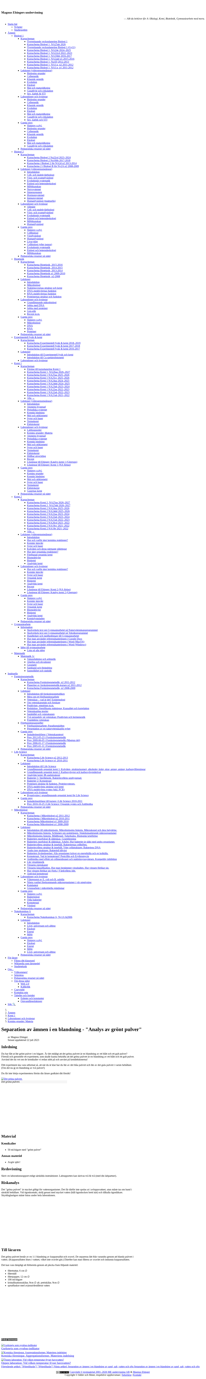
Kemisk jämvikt (35, 543)
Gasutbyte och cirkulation (40, 90)
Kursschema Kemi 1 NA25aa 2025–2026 (48, 375)
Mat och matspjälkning (38, 87)
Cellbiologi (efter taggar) (39, 244)
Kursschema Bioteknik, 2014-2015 (45, 267)
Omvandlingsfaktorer (31, 1001)
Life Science (20, 751)
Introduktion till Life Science (41, 766)
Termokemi (33, 421)
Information (27, 627)
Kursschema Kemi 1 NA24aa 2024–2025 (48, 380)
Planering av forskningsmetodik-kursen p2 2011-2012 (54, 685)
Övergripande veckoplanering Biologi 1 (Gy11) (51, 47)
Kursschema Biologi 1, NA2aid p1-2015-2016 (50, 59)
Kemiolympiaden (36, 618)
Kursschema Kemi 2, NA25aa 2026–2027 (48, 502)
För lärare (13, 957)
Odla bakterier (34, 899)
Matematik (19, 653)
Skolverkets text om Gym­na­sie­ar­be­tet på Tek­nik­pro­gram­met (57, 633)
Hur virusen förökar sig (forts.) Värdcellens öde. (51, 870)
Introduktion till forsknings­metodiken (46, 693)
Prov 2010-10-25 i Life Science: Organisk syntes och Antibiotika (60, 804)
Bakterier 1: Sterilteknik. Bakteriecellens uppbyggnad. (54, 778)
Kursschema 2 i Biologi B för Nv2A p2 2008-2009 (53, 166)
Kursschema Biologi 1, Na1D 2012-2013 (48, 61)
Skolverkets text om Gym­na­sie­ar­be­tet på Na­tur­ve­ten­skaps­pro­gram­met (62, 630)
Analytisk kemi (34, 563)
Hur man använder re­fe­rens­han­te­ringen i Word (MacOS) (55, 641)
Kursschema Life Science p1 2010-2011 (47, 760)
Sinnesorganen (34, 192)
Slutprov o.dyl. (34, 125)
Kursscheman (27, 38)
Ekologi (31, 85)
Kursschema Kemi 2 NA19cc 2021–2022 (48, 525)
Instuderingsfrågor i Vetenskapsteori (45, 734)
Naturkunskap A (22, 911)
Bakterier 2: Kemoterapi (39, 780)
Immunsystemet (35, 198)
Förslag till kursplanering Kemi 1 (44, 369)
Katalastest (32, 885)
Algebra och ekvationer (39, 662)
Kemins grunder (35, 473)
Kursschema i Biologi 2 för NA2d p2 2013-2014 (52, 163)
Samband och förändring (39, 667)
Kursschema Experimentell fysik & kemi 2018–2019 (53, 343)
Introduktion (33, 172)
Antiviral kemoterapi (37, 873)
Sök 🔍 (12, 1004)
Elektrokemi (33, 424)
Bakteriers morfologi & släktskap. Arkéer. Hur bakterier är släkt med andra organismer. (71, 841)
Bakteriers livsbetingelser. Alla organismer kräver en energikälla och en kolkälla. (67, 853)
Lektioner (25, 279)
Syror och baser (35, 418)
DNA (30, 325)
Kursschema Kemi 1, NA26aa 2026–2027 (48, 372)
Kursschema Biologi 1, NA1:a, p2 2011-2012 (50, 64)
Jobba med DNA (35, 305)
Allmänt (31, 206)
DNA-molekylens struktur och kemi (45, 786)
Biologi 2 (19, 151)
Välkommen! (21, 972)
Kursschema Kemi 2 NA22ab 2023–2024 (48, 517)
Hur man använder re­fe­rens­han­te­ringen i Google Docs (54, 638)
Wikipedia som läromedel (27, 963)
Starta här (12, 24)
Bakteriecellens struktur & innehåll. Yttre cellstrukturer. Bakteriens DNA (64, 847)
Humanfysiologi (35, 224)
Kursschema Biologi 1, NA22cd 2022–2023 (49, 53)
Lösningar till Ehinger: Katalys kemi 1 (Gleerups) (52, 462)
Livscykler (32, 241)
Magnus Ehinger (141, 1372)
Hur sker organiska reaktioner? (42, 551)
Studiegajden (20, 30)
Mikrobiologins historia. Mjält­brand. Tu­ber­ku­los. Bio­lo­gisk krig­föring (62, 836)
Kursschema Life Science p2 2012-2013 (47, 757)
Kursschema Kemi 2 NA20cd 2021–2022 (48, 522)
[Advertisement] (97, 1108)
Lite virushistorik (35, 862)
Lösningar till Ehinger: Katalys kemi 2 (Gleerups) (52, 592)
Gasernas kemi (34, 491)
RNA (30, 328)
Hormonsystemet (35, 195)
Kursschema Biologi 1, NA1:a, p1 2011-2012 (50, 67)
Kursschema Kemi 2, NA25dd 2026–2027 (48, 505)
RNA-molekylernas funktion (41, 293)
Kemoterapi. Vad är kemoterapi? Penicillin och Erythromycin (58, 856)
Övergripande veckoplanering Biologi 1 (47, 41)
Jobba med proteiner (37, 308)
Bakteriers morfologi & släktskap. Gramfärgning (51, 838)
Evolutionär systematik (38, 180)
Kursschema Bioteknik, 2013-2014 (45, 270)
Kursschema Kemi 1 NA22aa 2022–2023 (48, 389)
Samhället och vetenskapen (41, 714)
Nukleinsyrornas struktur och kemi (44, 288)
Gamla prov (27, 122)
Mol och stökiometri (37, 415)
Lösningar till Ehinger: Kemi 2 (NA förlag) (49, 589)
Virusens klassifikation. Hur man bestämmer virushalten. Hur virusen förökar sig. (68, 867)
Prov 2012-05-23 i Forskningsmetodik (46, 737)
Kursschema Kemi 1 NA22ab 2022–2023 (48, 392)
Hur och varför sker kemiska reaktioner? (47, 540)
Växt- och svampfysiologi (40, 177)
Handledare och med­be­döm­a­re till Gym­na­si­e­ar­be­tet (53, 635)
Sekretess (19, 975)
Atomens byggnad (36, 406)
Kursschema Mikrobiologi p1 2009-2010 (48, 821)
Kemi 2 (18, 496)
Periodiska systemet (37, 409)
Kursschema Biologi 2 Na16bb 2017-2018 (48, 160)
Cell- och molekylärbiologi (40, 174)
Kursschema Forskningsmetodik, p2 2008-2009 (51, 688)
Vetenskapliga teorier (37, 711)
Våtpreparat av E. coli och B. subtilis (45, 879)
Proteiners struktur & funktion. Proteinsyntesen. (51, 783)
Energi (30, 931)
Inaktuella (13, 673)
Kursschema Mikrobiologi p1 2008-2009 (48, 824)
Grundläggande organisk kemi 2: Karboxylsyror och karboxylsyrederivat (64, 772)
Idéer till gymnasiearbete (33, 647)
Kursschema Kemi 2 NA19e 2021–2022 (47, 528)
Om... (11, 969)
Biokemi (31, 560)
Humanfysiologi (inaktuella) (41, 201)
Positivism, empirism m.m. (40, 705)
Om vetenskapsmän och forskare (43, 702)
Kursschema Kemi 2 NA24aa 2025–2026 (48, 508)
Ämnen (11, 32)
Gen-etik (31, 311)
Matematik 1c (27, 656)
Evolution (32, 82)
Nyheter (18, 27)
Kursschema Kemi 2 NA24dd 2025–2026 (48, 511)
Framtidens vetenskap (38, 720)
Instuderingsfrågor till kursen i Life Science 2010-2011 (54, 801)
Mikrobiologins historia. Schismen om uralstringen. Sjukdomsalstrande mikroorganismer (72, 833)
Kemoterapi (33, 902)
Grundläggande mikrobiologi (41, 302)
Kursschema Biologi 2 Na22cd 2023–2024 (49, 157)
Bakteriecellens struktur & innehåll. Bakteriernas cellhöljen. (57, 844)
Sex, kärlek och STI (37, 119)
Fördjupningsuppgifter (32, 722)
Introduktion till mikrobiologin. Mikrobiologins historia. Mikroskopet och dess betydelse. (72, 830)
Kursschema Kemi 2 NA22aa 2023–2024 (48, 514)
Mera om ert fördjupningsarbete (43, 696)
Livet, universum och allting (41, 925)
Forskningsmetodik (24, 676)
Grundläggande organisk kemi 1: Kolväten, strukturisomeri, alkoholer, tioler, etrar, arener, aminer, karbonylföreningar (86, 769)
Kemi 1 (18, 363)
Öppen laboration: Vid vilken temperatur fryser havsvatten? (36, 1363)
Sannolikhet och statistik (39, 670)
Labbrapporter (34, 430)
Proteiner (31, 331)
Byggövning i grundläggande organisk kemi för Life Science (58, 795)
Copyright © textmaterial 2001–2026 (89, 1372)
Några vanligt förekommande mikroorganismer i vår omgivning (59, 882)
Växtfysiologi (34, 235)
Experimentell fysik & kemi (28, 337)
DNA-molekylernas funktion (41, 290)
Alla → (31, 398)
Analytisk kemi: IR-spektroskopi (43, 775)
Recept (30, 459)
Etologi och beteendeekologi (41, 183)
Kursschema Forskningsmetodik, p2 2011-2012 (51, 682)
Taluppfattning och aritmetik (41, 659)
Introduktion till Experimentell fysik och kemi (50, 354)
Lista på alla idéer (36, 650)
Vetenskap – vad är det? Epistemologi (46, 699)
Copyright (19, 989)
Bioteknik (19, 259)
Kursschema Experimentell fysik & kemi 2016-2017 (53, 348)
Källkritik (25, 986)
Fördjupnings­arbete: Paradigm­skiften (45, 725)
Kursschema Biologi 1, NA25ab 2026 (46, 44)
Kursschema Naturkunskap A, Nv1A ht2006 (49, 917)
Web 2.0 (25, 983)
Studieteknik (20, 966)
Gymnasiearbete (22, 624)
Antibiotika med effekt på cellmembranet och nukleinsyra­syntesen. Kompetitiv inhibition (72, 859)
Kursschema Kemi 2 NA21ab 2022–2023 (48, 520)
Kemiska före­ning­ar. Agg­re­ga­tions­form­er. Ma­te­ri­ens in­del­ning (37, 1355)
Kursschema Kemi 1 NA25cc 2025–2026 (48, 377)
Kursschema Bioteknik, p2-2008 (43, 276)
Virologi (31, 905)
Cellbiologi (32, 232)
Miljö (30, 934)
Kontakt (137, 1375)
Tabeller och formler (24, 995)
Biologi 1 (19, 35)
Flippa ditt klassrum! (24, 960)
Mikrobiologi (33, 285)
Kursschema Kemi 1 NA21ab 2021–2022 (48, 395)
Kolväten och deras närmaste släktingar (47, 549)
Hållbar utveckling (36, 456)
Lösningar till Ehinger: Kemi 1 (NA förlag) (49, 464)
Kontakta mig (21, 992)
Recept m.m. (33, 314)
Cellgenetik (33, 76)
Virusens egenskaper (37, 865)
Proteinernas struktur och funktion (44, 296)
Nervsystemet (34, 189)
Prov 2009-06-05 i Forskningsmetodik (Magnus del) (53, 740)
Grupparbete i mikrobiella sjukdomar (45, 888)
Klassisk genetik (35, 79)
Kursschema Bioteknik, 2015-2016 (45, 264)
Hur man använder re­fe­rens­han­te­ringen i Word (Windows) (56, 644)
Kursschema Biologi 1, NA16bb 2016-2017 (49, 56)
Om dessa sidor (22, 981)
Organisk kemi (34, 578)
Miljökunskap (34, 186)
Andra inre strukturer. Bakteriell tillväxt (47, 850)
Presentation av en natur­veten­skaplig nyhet (48, 728)
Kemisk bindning (36, 412)
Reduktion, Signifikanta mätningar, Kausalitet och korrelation (58, 708)
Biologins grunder (36, 73)
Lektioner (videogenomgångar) (36, 70)
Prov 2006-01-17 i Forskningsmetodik (46, 743)
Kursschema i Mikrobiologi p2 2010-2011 (48, 818)
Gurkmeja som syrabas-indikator (20, 1348)
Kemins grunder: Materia (39, 433)
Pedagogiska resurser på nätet (36, 148)
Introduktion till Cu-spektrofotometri (45, 357)
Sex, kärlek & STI (36, 93)
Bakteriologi (33, 896)
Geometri (32, 664)
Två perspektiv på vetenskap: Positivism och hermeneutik (56, 717)
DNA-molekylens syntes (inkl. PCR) (46, 789)
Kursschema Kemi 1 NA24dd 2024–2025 (48, 383)
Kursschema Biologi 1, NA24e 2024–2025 (49, 50)
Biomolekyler (34, 557)
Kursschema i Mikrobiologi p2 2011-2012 (48, 815)
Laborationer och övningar (34, 96)
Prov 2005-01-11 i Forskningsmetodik (46, 746)
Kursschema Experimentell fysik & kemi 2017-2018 (53, 346)
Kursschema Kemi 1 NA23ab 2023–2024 (48, 386)
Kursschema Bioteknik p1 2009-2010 (46, 273)
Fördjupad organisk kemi (39, 554)
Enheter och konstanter (32, 998)
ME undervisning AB (119, 1372)
